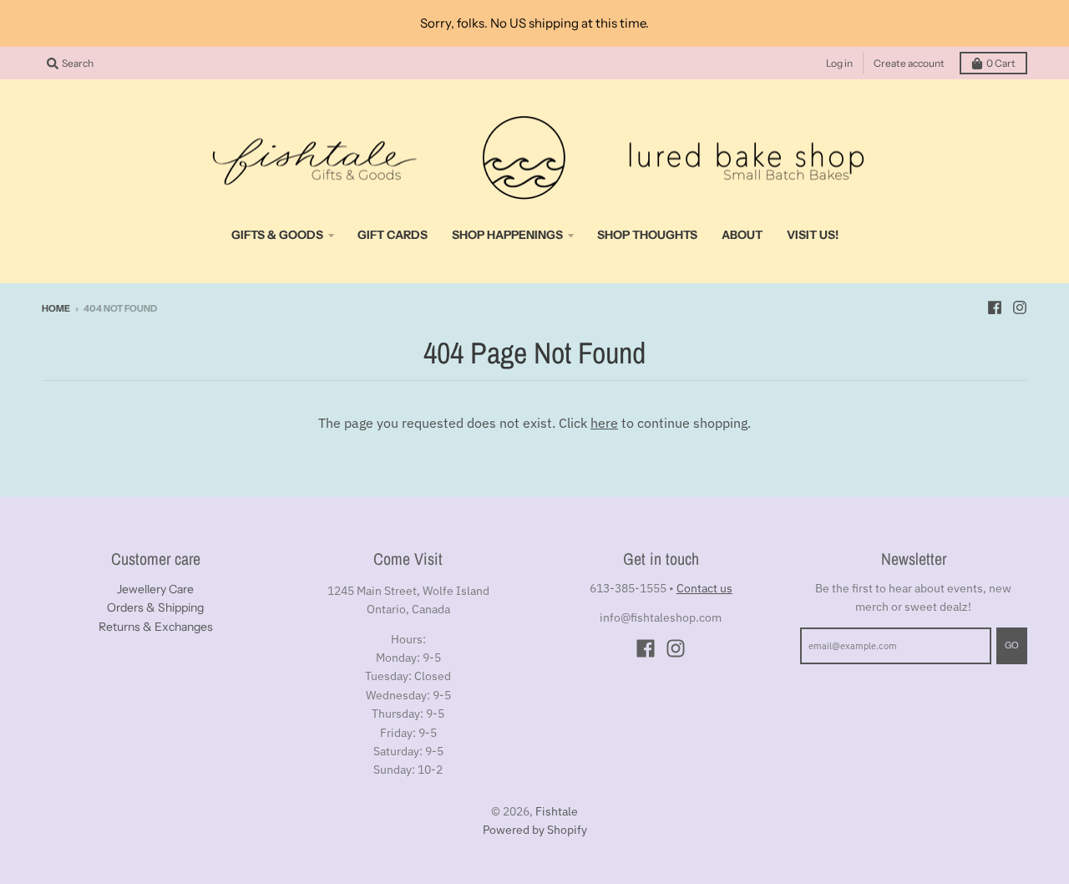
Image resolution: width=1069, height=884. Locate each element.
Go (1012, 645)
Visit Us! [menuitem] (812, 234)
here (604, 422)
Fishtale (556, 811)
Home (56, 308)
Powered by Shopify (535, 829)
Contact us (704, 588)
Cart (1001, 63)
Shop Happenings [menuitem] (507, 234)
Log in (839, 63)
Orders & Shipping (155, 607)
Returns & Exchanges (156, 626)
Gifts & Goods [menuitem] (277, 234)
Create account (909, 63)
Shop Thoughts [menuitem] (647, 234)
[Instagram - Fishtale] (1019, 307)
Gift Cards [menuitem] (392, 234)
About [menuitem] (742, 234)
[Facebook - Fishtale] (994, 307)
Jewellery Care (155, 589)
